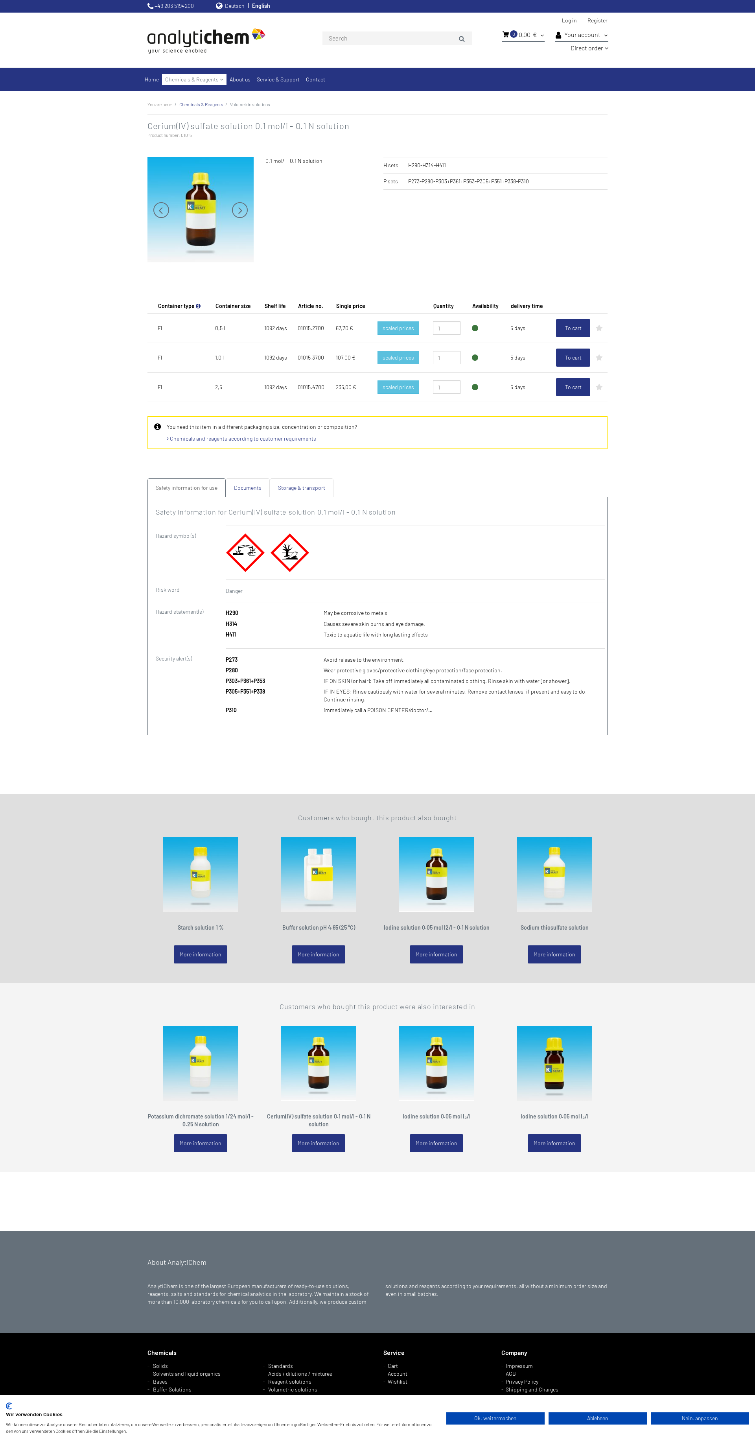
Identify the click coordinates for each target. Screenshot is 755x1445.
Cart (393, 1365)
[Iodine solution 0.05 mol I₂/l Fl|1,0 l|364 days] (436, 1062)
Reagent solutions (289, 1381)
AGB (511, 1373)
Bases (160, 1381)
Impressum (519, 1365)
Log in (569, 20)
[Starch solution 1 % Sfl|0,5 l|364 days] (200, 873)
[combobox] (397, 38)
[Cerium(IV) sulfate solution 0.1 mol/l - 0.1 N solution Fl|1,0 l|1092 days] (318, 1062)
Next (240, 210)
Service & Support (278, 79)
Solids (160, 1365)
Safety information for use (186, 487)
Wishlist (397, 1381)
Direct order (587, 48)
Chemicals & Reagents (192, 79)
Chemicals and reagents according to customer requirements (242, 438)
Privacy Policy (522, 1381)
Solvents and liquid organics (187, 1373)
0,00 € (525, 34)
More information (200, 954)
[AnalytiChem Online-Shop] (220, 40)
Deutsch (235, 5)
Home (152, 79)
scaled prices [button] (398, 328)
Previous (161, 210)
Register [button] (597, 20)
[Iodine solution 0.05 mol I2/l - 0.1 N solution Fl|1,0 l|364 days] (436, 873)
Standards (280, 1365)
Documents (247, 487)
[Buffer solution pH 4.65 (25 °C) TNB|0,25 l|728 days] (318, 873)
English (261, 5)
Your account (583, 34)
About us (240, 79)
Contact (315, 79)
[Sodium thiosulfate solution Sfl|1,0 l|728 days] (554, 873)
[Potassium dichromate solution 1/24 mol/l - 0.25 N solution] (200, 1062)
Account (397, 1373)
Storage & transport (301, 487)
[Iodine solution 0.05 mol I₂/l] (554, 1062)
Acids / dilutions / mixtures (300, 1373)
